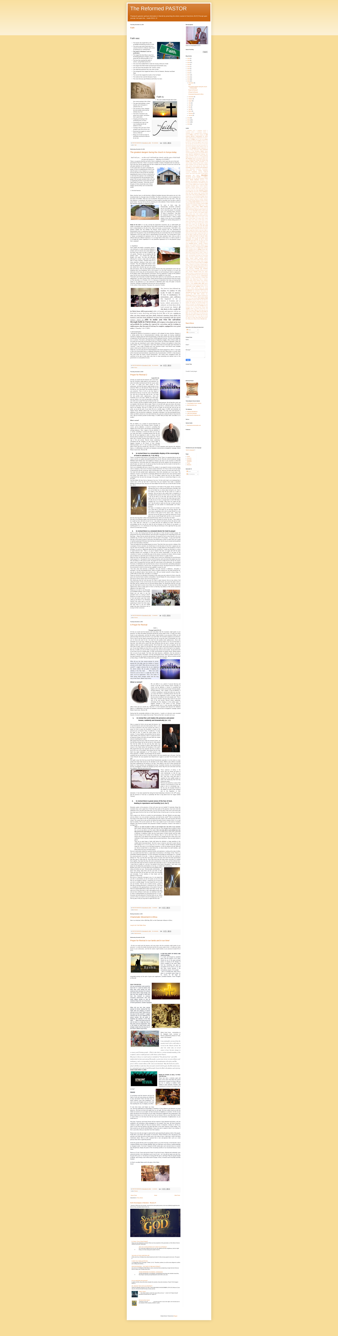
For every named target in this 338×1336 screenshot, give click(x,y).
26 (204, 139)
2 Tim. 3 (197, 139)
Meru (207, 249)
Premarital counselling (194, 270)
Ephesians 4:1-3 (204, 179)
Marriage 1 (196, 243)
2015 (188, 79)
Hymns (190, 213)
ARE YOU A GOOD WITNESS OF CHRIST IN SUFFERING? (153, 1247)
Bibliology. (203, 154)
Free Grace (205, 197)
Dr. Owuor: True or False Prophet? (140, 1241)
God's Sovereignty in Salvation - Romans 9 (143, 1202)
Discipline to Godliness (202, 176)
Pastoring (201, 258)
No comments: (155, 142)
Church (197, 167)
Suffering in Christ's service (198, 296)
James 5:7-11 (189, 224)
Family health (188, 194)
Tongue (192, 310)
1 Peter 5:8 (195, 134)
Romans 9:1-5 (204, 281)
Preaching (191, 268)
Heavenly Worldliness (192, 411)
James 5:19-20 (204, 222)
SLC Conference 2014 (198, 290)
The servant (191, 304)
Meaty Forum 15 (193, 249)
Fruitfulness (191, 199)
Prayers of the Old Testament (196, 267)
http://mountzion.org (191, 405)
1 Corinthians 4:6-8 (197, 133)
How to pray (205, 210)
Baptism (202, 151)
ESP (192, 182)
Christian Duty (192, 160)
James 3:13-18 (189, 221)
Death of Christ (201, 173)
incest (194, 213)
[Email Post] (161, 142)
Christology (188, 167)
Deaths (206, 173)
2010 (188, 124)
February (191, 113)
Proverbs (196, 271)
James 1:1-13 (198, 216)
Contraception (205, 168)
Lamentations (188, 238)
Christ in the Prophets (197, 158)
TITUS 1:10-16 (199, 308)
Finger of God (189, 197)
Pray (201, 262)
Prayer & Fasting (200, 264)
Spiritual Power (205, 292)
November (191, 96)
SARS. (199, 283)
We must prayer (204, 314)
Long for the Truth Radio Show (138, 925)
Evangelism (188, 185)
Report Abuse (190, 323)
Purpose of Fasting (194, 273)
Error (207, 181)
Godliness (203, 203)
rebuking (190, 274)
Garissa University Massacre (194, 200)
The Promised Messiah (201, 302)
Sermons (189, 458)
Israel (198, 215)
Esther (194, 184)
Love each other (199, 240)
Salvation (196, 283)
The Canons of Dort (203, 298)
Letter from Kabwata (192, 413)
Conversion (188, 171)
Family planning (195, 194)
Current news (194, 173)
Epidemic (203, 181)
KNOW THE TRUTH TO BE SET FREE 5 (199, 230)
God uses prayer (189, 203)
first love (193, 197)
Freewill (187, 199)
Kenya (135, 367)
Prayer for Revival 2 (138, 375)
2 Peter (193, 139)
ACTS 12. (189, 142)
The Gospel (188, 299)
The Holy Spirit (203, 299)
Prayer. (187, 267)
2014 (188, 81)
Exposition (206, 185)
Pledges (202, 259)
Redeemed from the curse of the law (200, 274)
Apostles (199, 148)
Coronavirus (194, 171)
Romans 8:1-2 (197, 281)
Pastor (187, 258)
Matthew (206, 243)
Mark (201, 241)
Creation (187, 173)
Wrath (205, 318)
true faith (199, 310)
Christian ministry (190, 161)
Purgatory (188, 273)
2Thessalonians (189, 140)
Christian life (198, 160)
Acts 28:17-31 (205, 145)
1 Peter (191, 134)
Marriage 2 (201, 243)
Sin (205, 289)
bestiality (203, 152)
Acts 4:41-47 (188, 146)
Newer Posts (134, 1195)
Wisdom (195, 318)
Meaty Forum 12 (193, 247)
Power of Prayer (196, 261)
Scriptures (206, 284)
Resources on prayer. (190, 277)
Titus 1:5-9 (205, 308)
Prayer (206, 262)
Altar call (206, 146)
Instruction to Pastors (190, 215)
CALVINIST (191, 155)
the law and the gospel (196, 301)
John (203, 225)
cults (190, 173)
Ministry (187, 250)
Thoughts (188, 308)
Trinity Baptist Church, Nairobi (194, 403)
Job (201, 225)
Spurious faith (189, 293)
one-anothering (192, 255)
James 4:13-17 (201, 221)
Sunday (206, 296)
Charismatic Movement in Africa (143, 917)
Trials (195, 310)
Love (195, 240)
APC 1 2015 (188, 148)
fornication (198, 197)
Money (194, 250)
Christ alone (191, 157)
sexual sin (192, 289)
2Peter (206, 139)
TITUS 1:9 (188, 310)
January (191, 115)
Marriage (191, 243)
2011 (188, 122)
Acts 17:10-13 (205, 142)
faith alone (193, 191)
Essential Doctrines (189, 460)
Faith (132, 28)
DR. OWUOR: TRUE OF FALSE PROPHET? (142, 1286)
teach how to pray (189, 298)
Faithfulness (205, 191)
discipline (194, 176)
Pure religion (205, 271)
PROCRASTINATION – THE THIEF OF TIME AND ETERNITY (146, 1266)
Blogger (175, 1316)
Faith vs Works (199, 191)
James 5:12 (191, 222)
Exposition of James (203, 190)
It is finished (188, 216)
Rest (207, 277)
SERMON (198, 286)
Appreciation (196, 149)
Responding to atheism (200, 277)
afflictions (202, 146)
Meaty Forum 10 (201, 246)
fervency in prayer (200, 196)
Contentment (198, 168)
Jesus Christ (205, 224)
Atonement (205, 149)
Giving (190, 201)
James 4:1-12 (195, 221)
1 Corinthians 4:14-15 (201, 130)
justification (194, 227)
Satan (203, 283)
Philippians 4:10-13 (190, 259)
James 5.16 (194, 224)
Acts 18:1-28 (188, 143)
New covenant (192, 252)
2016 (188, 77)
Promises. (191, 271)
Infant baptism (199, 213)
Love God (206, 240)
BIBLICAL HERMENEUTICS (195, 154)
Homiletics (200, 210)
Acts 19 (193, 143)
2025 (188, 60)
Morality (198, 250)
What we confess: (192, 317)
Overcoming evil (199, 255)
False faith (188, 193)
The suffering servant (199, 304)
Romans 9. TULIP (189, 283)
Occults (197, 253)
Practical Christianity (195, 262)
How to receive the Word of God (193, 212)
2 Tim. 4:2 (201, 139)
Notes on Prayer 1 (199, 252)
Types (202, 310)
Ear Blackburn (201, 178)
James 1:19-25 (189, 218)
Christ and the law (198, 157)
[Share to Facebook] (169, 143)
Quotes (199, 273)
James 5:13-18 (197, 222)
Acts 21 (201, 143)
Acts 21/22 (205, 143)
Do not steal (195, 178)
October (191, 98)
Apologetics (194, 148)
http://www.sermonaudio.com (194, 425)
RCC (187, 274)
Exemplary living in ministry (197, 185)
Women (198, 318)
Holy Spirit (195, 210)
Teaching (196, 298)
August (190, 101)
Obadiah (194, 253)
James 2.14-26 (198, 219)
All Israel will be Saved (144, 1300)
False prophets (194, 193)
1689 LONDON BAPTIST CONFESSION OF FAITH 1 (197, 137)
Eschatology (188, 182)
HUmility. (206, 212)
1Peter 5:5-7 (188, 139)
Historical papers (198, 209)
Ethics (206, 184)
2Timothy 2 (195, 140)
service (200, 287)
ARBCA (201, 149)
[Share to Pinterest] (170, 143)
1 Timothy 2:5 (202, 134)
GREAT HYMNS (195, 206)
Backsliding (197, 151)
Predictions (188, 270)
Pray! (203, 262)
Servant (196, 287)
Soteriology (188, 292)
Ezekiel (187, 191)
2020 (188, 68)
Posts (189, 329)
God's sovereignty (197, 203)
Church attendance (204, 167)
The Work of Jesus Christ (194, 305)
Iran (196, 215)
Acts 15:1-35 (194, 142)
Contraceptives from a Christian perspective (197, 170)
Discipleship (188, 176)
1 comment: (154, 907)
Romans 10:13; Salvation (202, 280)
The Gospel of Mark (195, 299)
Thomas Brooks (197, 307)
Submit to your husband (196, 295)
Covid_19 (206, 171)
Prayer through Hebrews (203, 265)
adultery (198, 146)
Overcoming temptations (194, 256)
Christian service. (200, 162)
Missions (191, 250)
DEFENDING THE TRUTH (192, 175)
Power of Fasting (189, 261)
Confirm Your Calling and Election (140, 1261)
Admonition (193, 146)
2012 (188, 120)
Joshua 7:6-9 (188, 227)
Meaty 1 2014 (195, 246)
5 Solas (199, 140)
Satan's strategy (200, 284)
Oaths (191, 253)
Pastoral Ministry (194, 258)
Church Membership (190, 168)
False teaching (201, 193)
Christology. (193, 167)
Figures (206, 196)
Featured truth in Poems (191, 196)
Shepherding (197, 289)
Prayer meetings (193, 265)
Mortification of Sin (204, 250)
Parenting (202, 256)
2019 (188, 70)
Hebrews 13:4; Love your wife (199, 207)
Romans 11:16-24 (189, 281)
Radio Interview (137, 933)
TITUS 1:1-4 (193, 308)
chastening (205, 155)
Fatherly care (205, 194)
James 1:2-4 (195, 218)
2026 (188, 58)
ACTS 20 (197, 143)
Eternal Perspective (200, 184)
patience (206, 258)
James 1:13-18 (204, 216)
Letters (191, 240)
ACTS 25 (191, 145)
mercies (203, 249)
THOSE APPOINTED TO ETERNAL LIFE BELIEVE (151, 1272)
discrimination (188, 178)
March (190, 111)
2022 (188, 66)
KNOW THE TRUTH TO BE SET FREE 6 (194, 231)
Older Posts (177, 1195)
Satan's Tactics (142, 1291)
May (190, 107)
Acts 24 (187, 145)
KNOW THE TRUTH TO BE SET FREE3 (195, 237)
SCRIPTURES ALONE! (190, 286)
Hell (207, 207)
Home (155, 1195)
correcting (200, 171)
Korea (206, 237)
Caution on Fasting (198, 155)
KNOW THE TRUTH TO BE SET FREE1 (198, 236)
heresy (187, 209)
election (191, 179)
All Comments (191, 332)
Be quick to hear (197, 152)
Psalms (199, 271)
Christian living (204, 160)
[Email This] (164, 143)
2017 (188, 75)
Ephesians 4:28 (189, 181)
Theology (202, 305)
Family (206, 193)
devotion (204, 175)
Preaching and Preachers (201, 268)
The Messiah (192, 302)
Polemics (206, 259)
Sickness (202, 289)
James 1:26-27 (201, 218)
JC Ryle (200, 224)
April (190, 109)
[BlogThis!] (165, 143)
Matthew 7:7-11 (189, 246)
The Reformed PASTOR (158, 8)
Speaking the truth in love (196, 292)
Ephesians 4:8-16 (197, 181)
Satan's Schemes (192, 284)
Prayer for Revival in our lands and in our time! (150, 940)
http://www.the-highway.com (193, 415)
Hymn (187, 213)
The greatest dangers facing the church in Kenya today (153, 152)
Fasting (200, 194)
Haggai (201, 206)
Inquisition (206, 213)
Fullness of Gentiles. (198, 199)
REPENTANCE (204, 275)
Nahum (187, 252)
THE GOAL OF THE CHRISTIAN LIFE (140, 1255)
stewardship (188, 295)
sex (203, 287)
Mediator (200, 249)
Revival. (136, 617)
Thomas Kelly (205, 307)
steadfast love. (204, 293)
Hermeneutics (191, 209)
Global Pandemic (196, 201)
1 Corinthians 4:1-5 (190, 130)
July (190, 103)
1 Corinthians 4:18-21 (201, 131)
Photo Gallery (197, 259)
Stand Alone (197, 293)
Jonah (206, 225)
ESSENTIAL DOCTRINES (198, 182)
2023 (188, 64)
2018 (188, 72)
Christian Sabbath (192, 162)
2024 (188, 62)
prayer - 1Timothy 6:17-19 (191, 264)
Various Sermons (192, 311)
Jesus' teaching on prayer (191, 225)
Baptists (192, 152)
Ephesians (196, 179)
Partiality (206, 256)
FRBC (201, 197)
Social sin (205, 290)
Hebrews (191, 207)
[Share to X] (167, 143)
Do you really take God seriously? (140, 1280)
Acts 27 (194, 145)
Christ (187, 157)
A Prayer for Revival (138, 625)
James (193, 216)
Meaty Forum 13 (201, 247)
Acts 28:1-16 (199, 145)
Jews (199, 225)
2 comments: (155, 615)
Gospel (199, 204)
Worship (202, 318)
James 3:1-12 (205, 219)
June (190, 105)
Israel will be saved (204, 215)
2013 (188, 118)
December (191, 83)
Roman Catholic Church (191, 280)
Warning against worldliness (195, 314)
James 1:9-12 (191, 219)
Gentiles (202, 200)
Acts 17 (199, 142)
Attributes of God (190, 151)
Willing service (191, 318)
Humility (202, 212)
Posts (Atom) (140, 1197)
